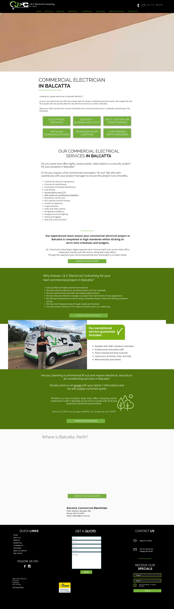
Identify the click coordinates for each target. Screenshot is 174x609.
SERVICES (16, 540)
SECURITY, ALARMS (84, 121)
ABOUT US (17, 538)
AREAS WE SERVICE (20, 551)
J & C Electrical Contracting (42, 4)
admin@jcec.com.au (81, 516)
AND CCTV (93, 122)
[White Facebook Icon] (25, 566)
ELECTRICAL (57, 119)
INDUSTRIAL (17, 548)
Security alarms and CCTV (55, 192)
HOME (15, 535)
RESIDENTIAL (17, 543)
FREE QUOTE (17, 553)
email (78, 385)
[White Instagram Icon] (29, 566)
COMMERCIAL (18, 545)
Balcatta (70, 96)
